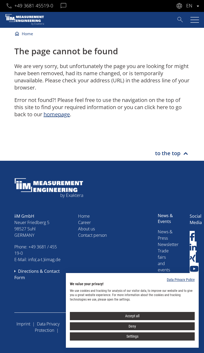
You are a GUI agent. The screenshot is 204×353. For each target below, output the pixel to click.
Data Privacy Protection (47, 327)
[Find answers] (180, 19)
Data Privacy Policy (181, 280)
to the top (167, 153)
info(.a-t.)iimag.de (44, 259)
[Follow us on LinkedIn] (193, 247)
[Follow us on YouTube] (194, 269)
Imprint (23, 324)
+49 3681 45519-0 (33, 5)
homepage (57, 114)
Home (27, 33)
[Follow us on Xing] (193, 258)
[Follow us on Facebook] (192, 237)
